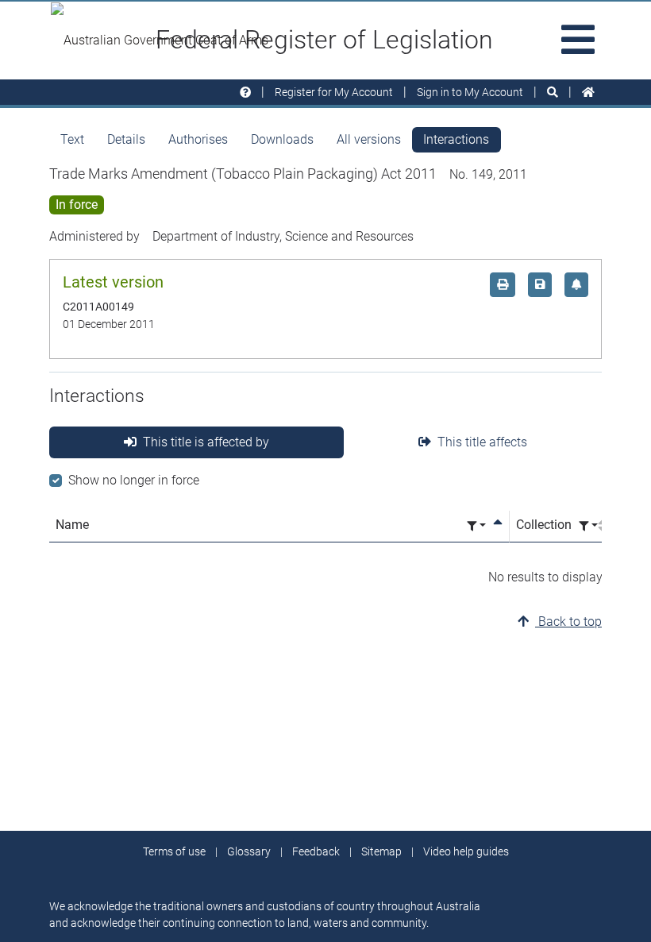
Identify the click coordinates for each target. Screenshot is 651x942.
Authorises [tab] (198, 139)
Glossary (249, 851)
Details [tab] (126, 139)
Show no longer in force (133, 480)
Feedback (316, 851)
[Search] (552, 92)
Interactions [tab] (456, 139)
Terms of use (174, 851)
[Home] (588, 92)
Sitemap (381, 851)
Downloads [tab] (282, 139)
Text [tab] (72, 139)
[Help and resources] (245, 92)
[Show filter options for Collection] (588, 526)
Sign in (470, 92)
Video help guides (466, 851)
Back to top (568, 621)
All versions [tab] (369, 139)
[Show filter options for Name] (476, 526)
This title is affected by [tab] (206, 442)
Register (334, 92)
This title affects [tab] (482, 442)
